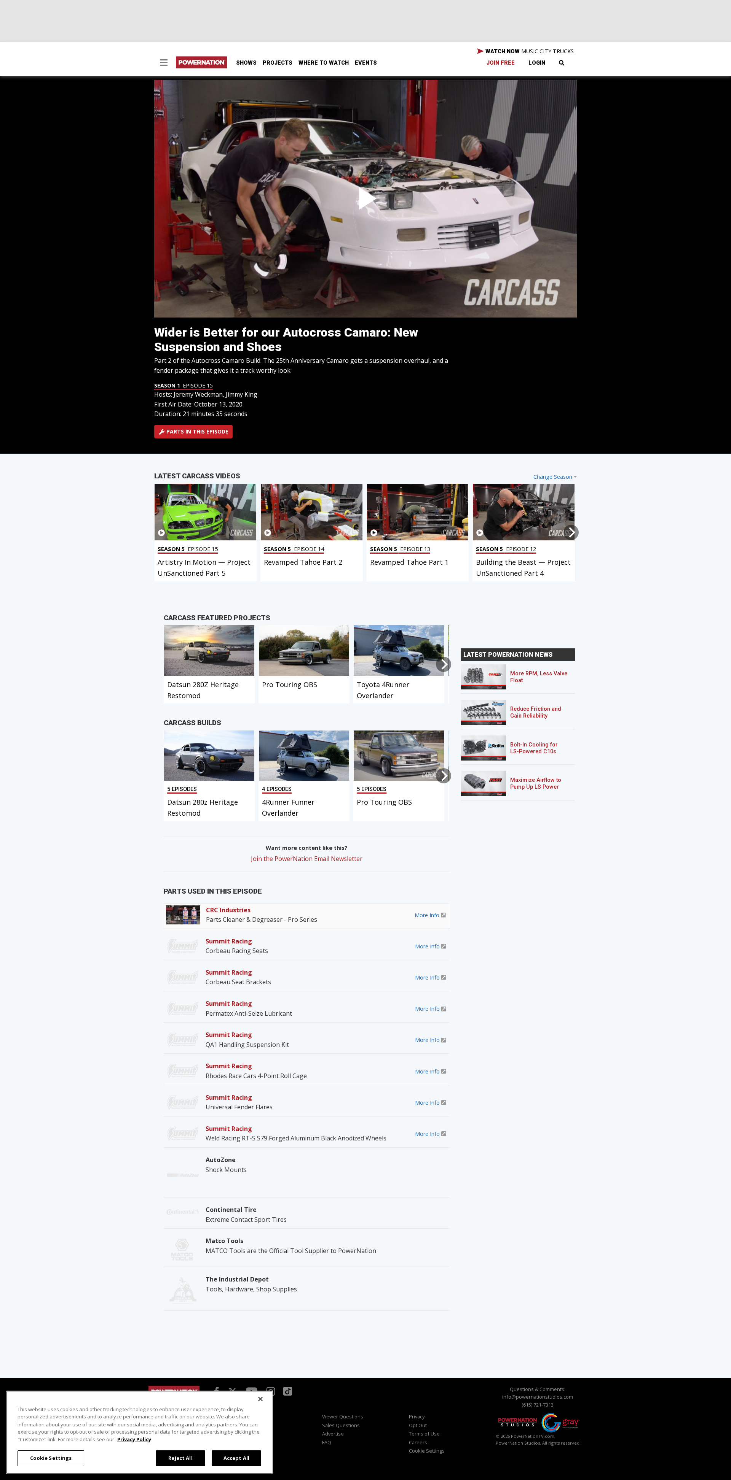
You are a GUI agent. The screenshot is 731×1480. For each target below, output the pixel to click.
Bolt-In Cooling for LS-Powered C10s (534, 748)
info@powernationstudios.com (537, 1396)
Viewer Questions (342, 1416)
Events (366, 63)
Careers (418, 1442)
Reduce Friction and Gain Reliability (535, 712)
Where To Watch (323, 63)
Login (536, 63)
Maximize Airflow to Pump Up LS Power (535, 783)
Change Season (552, 476)
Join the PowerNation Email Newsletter (306, 858)
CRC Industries (228, 910)
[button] (163, 63)
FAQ (326, 1442)
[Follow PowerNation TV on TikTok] (287, 1390)
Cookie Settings (51, 1458)
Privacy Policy (134, 1439)
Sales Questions (341, 1425)
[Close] (260, 1399)
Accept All (236, 1458)
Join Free (501, 63)
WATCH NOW (529, 51)
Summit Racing (229, 941)
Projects (277, 63)
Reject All (180, 1458)
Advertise (333, 1433)
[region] (139, 1432)
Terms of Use (424, 1433)
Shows (246, 63)
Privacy (417, 1416)
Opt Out (418, 1425)
